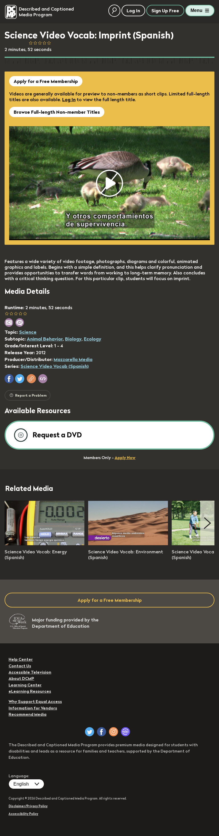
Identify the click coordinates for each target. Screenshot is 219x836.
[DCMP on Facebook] (101, 731)
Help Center (21, 659)
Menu (196, 10)
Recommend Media (27, 714)
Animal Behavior (45, 339)
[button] (9, 378)
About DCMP (21, 678)
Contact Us (20, 665)
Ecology (92, 339)
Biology (73, 339)
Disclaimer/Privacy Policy (28, 806)
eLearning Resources (30, 691)
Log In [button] (133, 10)
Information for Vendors (33, 708)
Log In (69, 99)
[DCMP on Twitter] (89, 731)
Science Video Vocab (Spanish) (55, 366)
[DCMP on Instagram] (113, 731)
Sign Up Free (165, 10)
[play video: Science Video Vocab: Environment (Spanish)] (128, 544)
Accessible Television (30, 672)
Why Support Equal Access (35, 701)
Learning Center (25, 685)
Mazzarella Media (73, 359)
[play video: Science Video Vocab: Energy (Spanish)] (44, 544)
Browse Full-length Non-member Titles (57, 112)
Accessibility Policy (23, 814)
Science (27, 332)
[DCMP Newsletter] (125, 731)
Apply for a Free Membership (46, 81)
